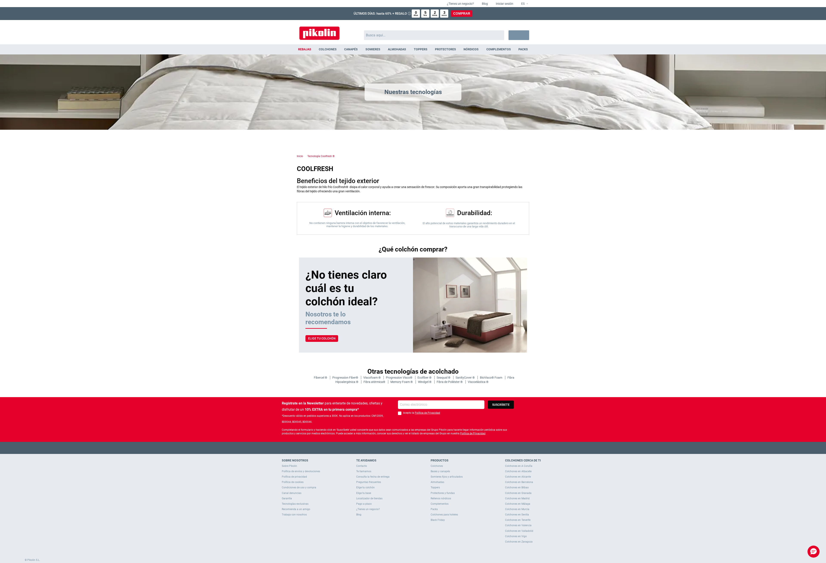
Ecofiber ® (425, 377)
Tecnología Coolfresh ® (320, 156)
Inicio (300, 156)
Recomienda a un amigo (296, 509)
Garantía (287, 498)
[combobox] (434, 35)
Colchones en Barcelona (519, 482)
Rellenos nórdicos (441, 498)
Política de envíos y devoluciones (301, 471)
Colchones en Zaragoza (519, 541)
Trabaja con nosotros (294, 514)
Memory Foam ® (401, 382)
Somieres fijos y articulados (447, 476)
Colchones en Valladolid (519, 530)
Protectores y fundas (443, 493)
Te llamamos (363, 471)
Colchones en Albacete (518, 471)
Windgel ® (425, 382)
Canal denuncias (291, 493)
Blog (484, 3)
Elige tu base (363, 493)
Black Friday (438, 519)
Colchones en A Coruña (518, 465)
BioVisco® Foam (491, 377)
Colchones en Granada (518, 493)
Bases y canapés (440, 471)
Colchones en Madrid (517, 498)
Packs (434, 509)
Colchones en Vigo (516, 536)
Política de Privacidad (427, 412)
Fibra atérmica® (375, 382)
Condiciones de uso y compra (299, 487)
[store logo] (319, 31)
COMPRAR (461, 13)
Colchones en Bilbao (517, 487)
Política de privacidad (294, 476)
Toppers (435, 487)
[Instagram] (421, 448)
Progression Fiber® (345, 377)
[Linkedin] (430, 448)
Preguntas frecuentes (368, 482)
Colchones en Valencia (518, 525)
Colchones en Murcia (517, 509)
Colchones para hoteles (444, 514)
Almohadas (437, 482)
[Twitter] (405, 448)
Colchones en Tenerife (517, 519)
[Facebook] (396, 448)
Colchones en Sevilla (517, 514)
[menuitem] (304, 49)
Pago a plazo (364, 503)
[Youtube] (413, 448)
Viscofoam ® (372, 377)
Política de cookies (293, 482)
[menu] (413, 49)
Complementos (439, 503)
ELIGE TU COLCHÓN (322, 338)
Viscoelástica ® (478, 382)
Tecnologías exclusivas (295, 503)
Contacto (361, 465)
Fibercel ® (321, 377)
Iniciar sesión (504, 3)
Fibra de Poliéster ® (450, 382)
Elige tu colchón (365, 487)
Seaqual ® (444, 377)
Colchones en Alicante (518, 476)
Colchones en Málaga (517, 503)
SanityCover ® (465, 377)
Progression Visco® (399, 377)
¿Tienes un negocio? (460, 3)
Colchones (437, 465)
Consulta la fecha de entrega (373, 476)
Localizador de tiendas (369, 498)
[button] (522, 4)
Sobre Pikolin (289, 465)
